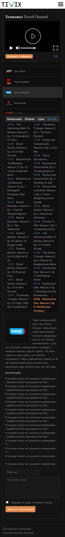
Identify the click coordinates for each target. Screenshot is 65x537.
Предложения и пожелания (17, 528)
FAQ (55, 56)
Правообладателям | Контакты (18, 532)
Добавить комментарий (20, 509)
